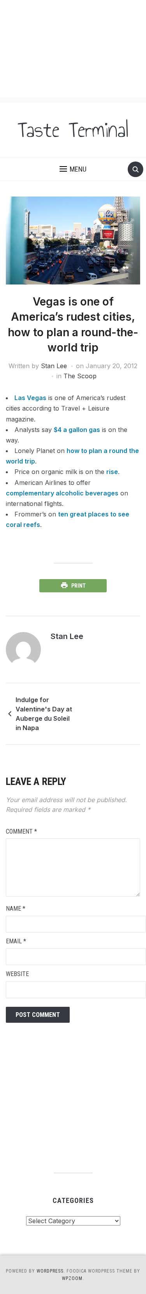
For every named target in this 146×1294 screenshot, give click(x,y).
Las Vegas (30, 398)
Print (78, 586)
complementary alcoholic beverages (62, 493)
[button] (73, 169)
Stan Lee (54, 366)
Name (15, 908)
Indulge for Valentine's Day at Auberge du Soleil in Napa (44, 714)
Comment (21, 831)
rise (112, 472)
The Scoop (80, 376)
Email (16, 941)
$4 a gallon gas (77, 430)
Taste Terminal (73, 130)
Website (17, 974)
